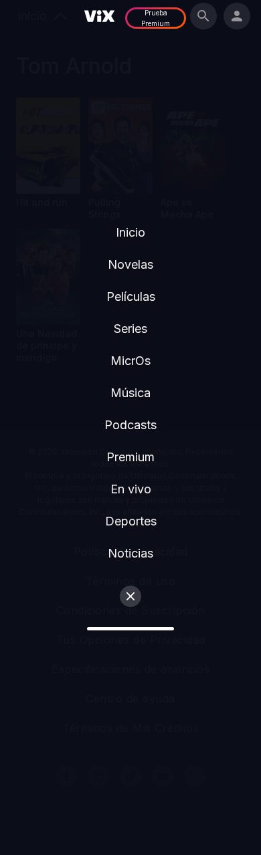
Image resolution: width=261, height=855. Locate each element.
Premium (130, 457)
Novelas (130, 264)
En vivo (130, 489)
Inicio (130, 232)
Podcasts (130, 425)
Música (130, 393)
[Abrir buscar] (203, 16)
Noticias (130, 553)
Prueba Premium (155, 18)
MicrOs (130, 361)
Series (130, 329)
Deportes (131, 521)
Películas (130, 296)
